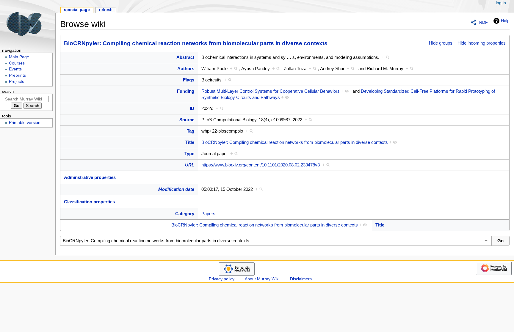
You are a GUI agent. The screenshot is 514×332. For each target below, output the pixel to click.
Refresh (105, 9)
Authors (185, 68)
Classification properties (89, 201)
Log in (501, 3)
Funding (185, 91)
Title (189, 142)
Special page (77, 9)
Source (186, 119)
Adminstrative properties (90, 177)
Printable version (24, 122)
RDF (483, 22)
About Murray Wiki (262, 279)
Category (184, 213)
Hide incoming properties (481, 42)
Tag (190, 130)
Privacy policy (221, 279)
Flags (188, 79)
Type (189, 153)
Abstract (185, 57)
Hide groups (440, 42)
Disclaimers (301, 279)
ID (192, 108)
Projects (16, 81)
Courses (17, 63)
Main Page (19, 57)
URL (189, 164)
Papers (208, 213)
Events (15, 69)
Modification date (176, 189)
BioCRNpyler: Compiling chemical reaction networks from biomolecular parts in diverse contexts (195, 43)
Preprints (17, 75)
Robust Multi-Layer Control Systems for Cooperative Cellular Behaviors (270, 91)
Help (505, 20)
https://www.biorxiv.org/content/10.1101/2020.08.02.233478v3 (260, 164)
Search (8, 91)
